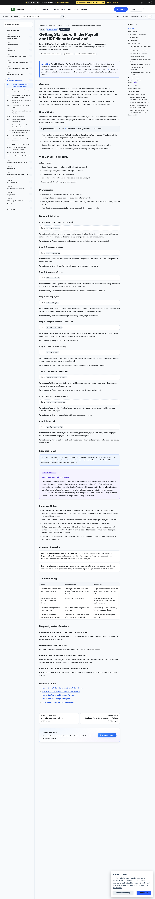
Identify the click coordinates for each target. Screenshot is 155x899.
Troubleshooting (133, 92)
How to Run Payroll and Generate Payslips (58, 695)
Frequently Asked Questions (137, 94)
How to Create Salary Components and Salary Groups (62, 688)
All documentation (13, 24)
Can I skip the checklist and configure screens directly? (138, 98)
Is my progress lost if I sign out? (139, 102)
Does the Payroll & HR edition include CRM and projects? (139, 106)
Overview (131, 28)
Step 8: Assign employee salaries (140, 72)
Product (33, 9)
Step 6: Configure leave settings (140, 64)
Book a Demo (136, 9)
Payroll (67, 25)
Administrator (134, 37)
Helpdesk (42, 25)
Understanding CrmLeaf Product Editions (57, 702)
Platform (125, 16)
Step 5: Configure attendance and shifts (140, 60)
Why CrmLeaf (58, 9)
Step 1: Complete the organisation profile (140, 47)
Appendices (135, 16)
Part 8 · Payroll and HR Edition (51, 54)
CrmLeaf (10, 16)
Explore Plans (112, 2)
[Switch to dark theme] (150, 16)
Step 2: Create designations (138, 51)
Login (148, 2)
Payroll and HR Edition (55, 25)
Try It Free (121, 9)
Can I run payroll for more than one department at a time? (139, 111)
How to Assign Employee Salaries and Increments (61, 692)
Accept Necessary (123, 893)
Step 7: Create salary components (136, 68)
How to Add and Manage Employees (56, 699)
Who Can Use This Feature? (137, 34)
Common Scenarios (134, 89)
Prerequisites (132, 40)
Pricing (84, 9)
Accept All (144, 893)
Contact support (108, 735)
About (118, 16)
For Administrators (134, 43)
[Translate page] (142, 2)
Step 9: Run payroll (135, 75)
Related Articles (133, 115)
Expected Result (133, 78)
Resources (72, 9)
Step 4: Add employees (137, 56)
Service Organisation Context (135, 82)
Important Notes (133, 86)
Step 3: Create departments (138, 54)
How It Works (132, 31)
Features (44, 9)
